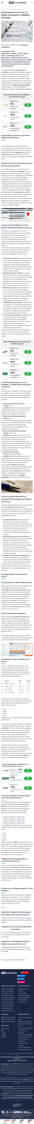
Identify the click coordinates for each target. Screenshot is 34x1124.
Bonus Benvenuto (22, 989)
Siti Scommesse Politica (7, 995)
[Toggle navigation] (2, 3)
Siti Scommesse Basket (7, 999)
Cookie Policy (24, 1060)
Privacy (18, 1060)
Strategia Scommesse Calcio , (12, 64)
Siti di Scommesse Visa (24, 1049)
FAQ (2, 1031)
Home (2, 9)
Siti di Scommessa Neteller (25, 1034)
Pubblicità (3, 1035)
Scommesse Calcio (13, 55)
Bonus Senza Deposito (24, 997)
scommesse (6, 929)
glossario (19, 152)
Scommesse (5, 51)
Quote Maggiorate (22, 999)
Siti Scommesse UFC (6, 1008)
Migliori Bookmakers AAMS (8, 1017)
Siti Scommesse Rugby (7, 1004)
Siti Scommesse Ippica (7, 1002)
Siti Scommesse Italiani (7, 989)
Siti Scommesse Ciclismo (7, 1006)
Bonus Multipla (22, 993)
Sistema (14, 53)
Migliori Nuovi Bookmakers (8, 1019)
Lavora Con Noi (5, 1028)
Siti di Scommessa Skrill (24, 1047)
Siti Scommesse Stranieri (7, 1010)
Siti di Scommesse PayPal (25, 1036)
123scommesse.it (4, 1063)
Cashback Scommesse (24, 995)
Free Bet (20, 991)
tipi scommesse (9, 9)
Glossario (3, 1037)
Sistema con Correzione (18, 59)
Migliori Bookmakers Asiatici (8, 1021)
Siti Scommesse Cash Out (8, 997)
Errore (13, 51)
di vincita (17, 1105)
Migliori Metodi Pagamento (25, 1021)
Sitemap (3, 1033)
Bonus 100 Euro (22, 1002)
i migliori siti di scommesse (21, 85)
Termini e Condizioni (11, 1060)
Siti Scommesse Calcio (7, 993)
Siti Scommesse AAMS (7, 991)
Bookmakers (6, 53)
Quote (20, 53)
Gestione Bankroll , (17, 57)
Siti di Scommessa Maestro (25, 1028)
